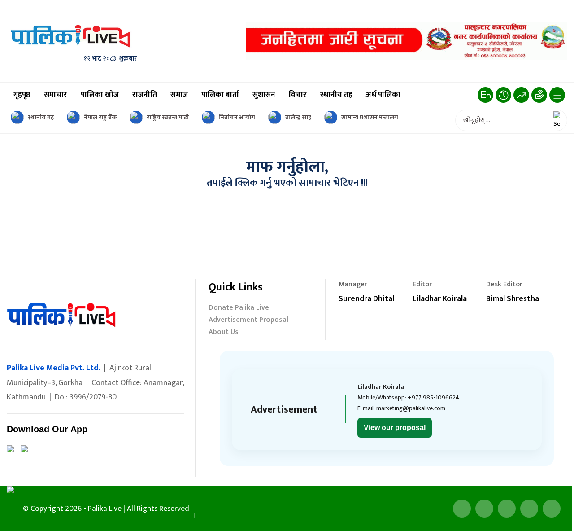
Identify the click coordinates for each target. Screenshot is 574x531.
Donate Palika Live (239, 308)
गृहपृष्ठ (21, 94)
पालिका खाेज (100, 94)
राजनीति (144, 94)
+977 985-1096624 (433, 397)
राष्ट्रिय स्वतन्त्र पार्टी (168, 117)
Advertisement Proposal (248, 321)
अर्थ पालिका (383, 94)
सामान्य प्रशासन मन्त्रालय (369, 117)
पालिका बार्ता (220, 94)
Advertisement (284, 409)
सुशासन (263, 94)
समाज (179, 94)
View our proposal (395, 427)
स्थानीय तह (336, 94)
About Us (224, 333)
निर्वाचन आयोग (237, 117)
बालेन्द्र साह (298, 117)
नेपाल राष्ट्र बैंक (100, 117)
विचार (298, 94)
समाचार (55, 94)
